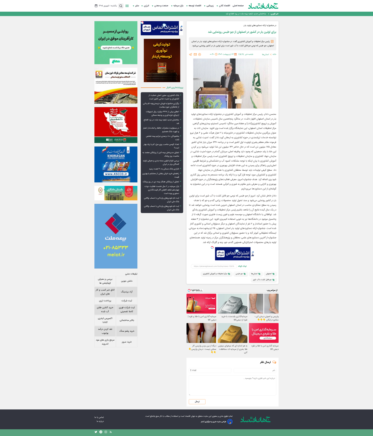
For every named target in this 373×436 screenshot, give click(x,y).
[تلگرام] (190, 54)
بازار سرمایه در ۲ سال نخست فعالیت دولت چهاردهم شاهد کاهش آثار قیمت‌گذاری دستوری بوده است (161, 190)
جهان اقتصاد (190, 416)
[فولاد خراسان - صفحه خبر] (115, 164)
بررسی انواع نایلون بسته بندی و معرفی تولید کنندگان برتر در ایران (161, 162)
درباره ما (100, 421)
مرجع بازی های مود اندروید (105, 342)
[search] (121, 5)
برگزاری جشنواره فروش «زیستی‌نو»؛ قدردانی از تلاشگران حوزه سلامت (161, 105)
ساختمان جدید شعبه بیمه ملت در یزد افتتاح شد (246, 14)
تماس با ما (99, 417)
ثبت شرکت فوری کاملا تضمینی (127, 310)
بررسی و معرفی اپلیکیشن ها (105, 281)
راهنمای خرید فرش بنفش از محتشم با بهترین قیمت (160, 175)
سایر (137, 6)
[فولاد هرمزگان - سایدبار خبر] (162, 60)
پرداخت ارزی (105, 301)
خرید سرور (127, 342)
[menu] (127, 6)
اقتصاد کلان (225, 6)
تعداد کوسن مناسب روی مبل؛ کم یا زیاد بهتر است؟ (161, 146)
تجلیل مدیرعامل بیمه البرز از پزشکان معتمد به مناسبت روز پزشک (160, 154)
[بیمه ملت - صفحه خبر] (115, 236)
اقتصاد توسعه (195, 6)
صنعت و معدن (161, 6)
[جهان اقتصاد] (263, 6)
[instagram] (105, 432)
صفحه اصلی (238, 6)
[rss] (110, 432)
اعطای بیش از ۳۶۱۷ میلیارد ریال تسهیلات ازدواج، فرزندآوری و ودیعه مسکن (162, 113)
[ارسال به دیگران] (195, 54)
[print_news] (199, 54)
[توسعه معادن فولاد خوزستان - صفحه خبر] (115, 86)
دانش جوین (126, 281)
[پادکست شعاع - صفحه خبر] (115, 42)
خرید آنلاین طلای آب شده (105, 310)
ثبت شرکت (127, 301)
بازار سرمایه (179, 6)
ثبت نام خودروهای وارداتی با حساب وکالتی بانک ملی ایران (161, 199)
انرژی (146, 6)
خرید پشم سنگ (126, 331)
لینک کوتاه (242, 266)
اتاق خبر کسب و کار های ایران (105, 292)
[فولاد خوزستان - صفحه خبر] (115, 125)
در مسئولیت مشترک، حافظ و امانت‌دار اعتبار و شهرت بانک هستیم (161, 129)
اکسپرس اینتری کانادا (105, 320)
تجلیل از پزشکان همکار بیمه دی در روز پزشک (161, 182)
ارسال (197, 401)
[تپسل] (212, 247)
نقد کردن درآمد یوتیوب (105, 331)
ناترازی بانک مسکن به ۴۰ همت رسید (164, 169)
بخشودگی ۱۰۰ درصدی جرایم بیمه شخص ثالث (162, 138)
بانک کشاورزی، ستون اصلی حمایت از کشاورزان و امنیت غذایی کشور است (164, 97)
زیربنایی (210, 6)
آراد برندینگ (127, 292)
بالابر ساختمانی (127, 320)
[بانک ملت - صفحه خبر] (115, 193)
